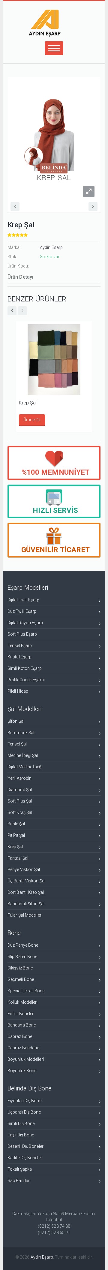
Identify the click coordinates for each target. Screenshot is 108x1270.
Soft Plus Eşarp (22, 634)
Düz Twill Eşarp (22, 611)
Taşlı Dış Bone (21, 1134)
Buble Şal (16, 823)
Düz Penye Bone (23, 945)
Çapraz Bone (20, 1036)
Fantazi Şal (18, 858)
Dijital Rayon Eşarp (25, 622)
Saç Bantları (19, 1180)
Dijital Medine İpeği (25, 766)
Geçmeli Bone (21, 979)
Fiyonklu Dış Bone (24, 1100)
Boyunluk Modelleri (26, 1059)
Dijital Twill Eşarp (23, 599)
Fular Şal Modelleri (25, 915)
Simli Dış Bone (21, 1123)
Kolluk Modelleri (23, 1002)
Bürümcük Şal (21, 732)
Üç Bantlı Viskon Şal (26, 880)
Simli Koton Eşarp (25, 668)
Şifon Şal (16, 721)
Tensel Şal (17, 744)
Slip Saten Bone (23, 956)
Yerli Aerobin (20, 778)
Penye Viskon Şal (24, 869)
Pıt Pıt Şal (16, 835)
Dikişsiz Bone (20, 968)
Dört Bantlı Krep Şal (26, 892)
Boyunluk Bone (22, 1070)
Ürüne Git (31, 419)
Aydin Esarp (51, 247)
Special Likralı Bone (26, 990)
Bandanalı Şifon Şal (26, 903)
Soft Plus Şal (20, 801)
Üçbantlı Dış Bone (24, 1112)
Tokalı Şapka (20, 1169)
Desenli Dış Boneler (26, 1146)
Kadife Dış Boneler (25, 1157)
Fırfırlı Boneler (21, 1013)
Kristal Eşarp (20, 657)
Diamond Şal (20, 789)
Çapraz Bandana (23, 1047)
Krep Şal (28, 403)
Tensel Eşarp (20, 645)
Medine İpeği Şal (23, 755)
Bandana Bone (22, 1025)
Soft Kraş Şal (20, 812)
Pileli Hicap (18, 691)
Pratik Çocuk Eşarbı (26, 679)
